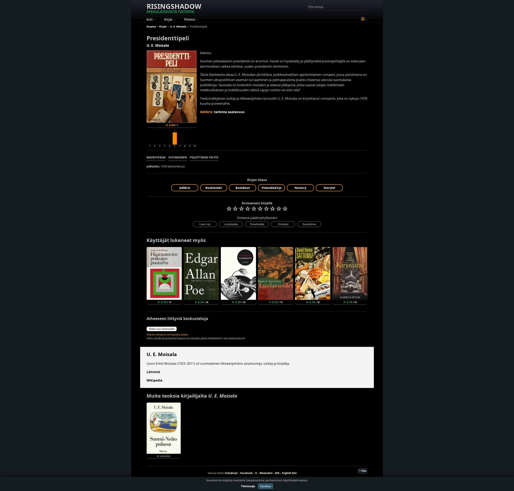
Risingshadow (174, 8)
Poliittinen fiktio (204, 157)
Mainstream (156, 157)
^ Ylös (362, 471)
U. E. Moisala (158, 45)
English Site (289, 473)
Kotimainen (177, 157)
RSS (277, 473)
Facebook (246, 473)
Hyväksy (265, 486)
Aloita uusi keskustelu (161, 328)
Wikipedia (154, 380)
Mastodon (266, 473)
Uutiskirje (231, 473)
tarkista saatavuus (229, 112)
